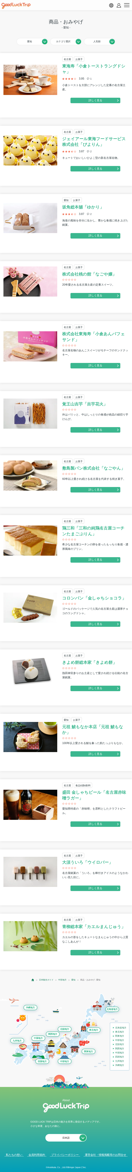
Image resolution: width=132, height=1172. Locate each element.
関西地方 (52, 1034)
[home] (16, 6)
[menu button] (127, 5)
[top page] (33, 980)
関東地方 (88, 1051)
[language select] (111, 5)
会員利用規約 (37, 1154)
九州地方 (17, 1040)
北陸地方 (64, 1029)
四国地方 (42, 1061)
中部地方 (62, 980)
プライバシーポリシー (65, 1154)
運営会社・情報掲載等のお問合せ (105, 1154)
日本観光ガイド (46, 980)
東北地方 (93, 1030)
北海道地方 (112, 1009)
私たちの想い (14, 1154)
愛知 (73, 980)
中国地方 (38, 1038)
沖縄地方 (30, 1007)
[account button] (119, 5)
